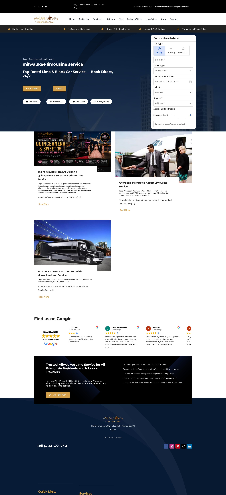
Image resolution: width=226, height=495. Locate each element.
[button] (190, 337)
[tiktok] (42, 6)
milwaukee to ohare (61, 282)
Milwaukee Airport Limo (146, 193)
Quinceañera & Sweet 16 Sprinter (66, 190)
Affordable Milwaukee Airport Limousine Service (62, 183)
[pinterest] (177, 446)
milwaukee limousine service (137, 195)
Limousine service (60, 186)
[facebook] (35, 6)
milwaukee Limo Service (72, 279)
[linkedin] (46, 6)
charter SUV (130, 193)
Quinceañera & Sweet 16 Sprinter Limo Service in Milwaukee (64, 191)
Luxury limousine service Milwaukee (62, 188)
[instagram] (38, 6)
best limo (46, 279)
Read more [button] (75, 348)
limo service (56, 279)
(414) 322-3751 (55, 446)
